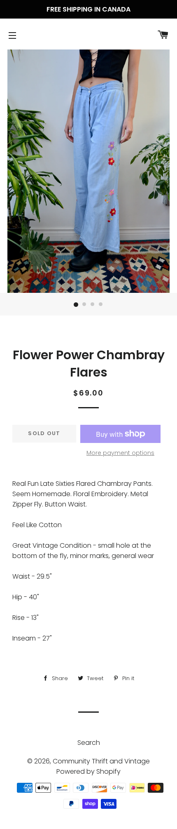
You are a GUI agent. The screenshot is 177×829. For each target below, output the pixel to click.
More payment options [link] (120, 453)
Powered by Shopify (88, 771)
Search (88, 742)
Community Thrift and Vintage (101, 761)
